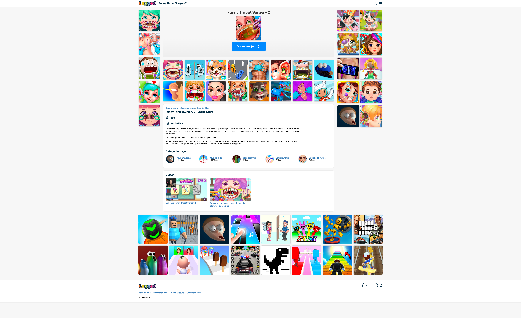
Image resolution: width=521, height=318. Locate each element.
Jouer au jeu (246, 46)
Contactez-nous (160, 293)
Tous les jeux (145, 293)
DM (381, 285)
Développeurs (177, 293)
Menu (380, 3)
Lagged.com (148, 286)
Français (370, 286)
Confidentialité (194, 293)
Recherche (375, 3)
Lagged (148, 3)
